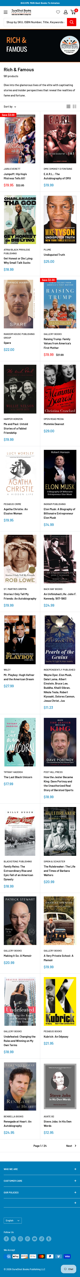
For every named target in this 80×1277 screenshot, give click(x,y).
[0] (73, 12)
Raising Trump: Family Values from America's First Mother (57, 343)
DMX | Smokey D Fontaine (58, 168)
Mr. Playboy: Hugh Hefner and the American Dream (19, 677)
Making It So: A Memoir (18, 955)
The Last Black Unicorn (18, 777)
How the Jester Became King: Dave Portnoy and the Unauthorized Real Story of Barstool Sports (58, 783)
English (9, 1220)
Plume (47, 249)
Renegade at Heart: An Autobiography (17, 1123)
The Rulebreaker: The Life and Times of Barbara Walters (59, 871)
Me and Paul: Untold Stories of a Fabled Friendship (16, 428)
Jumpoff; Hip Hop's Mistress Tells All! (15, 176)
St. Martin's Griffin (15, 589)
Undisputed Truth (54, 254)
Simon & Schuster (54, 861)
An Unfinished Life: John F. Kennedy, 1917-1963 (60, 596)
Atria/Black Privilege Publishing (17, 251)
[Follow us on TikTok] (41, 1238)
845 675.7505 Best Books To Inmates (40, 2)
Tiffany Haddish (13, 772)
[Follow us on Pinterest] (27, 1238)
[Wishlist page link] (58, 12)
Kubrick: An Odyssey (56, 1036)
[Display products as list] (74, 106)
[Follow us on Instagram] (20, 1238)
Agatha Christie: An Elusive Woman (16, 511)
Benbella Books (13, 1116)
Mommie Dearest (54, 424)
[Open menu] (5, 12)
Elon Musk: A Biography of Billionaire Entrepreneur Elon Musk (59, 513)
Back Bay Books (53, 589)
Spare (7, 342)
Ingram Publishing (55, 504)
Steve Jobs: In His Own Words (57, 1123)
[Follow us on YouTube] (34, 1238)
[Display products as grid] (68, 106)
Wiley (7, 669)
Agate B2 (49, 1116)
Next (69, 1145)
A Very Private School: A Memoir (58, 958)
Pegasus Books (53, 1031)
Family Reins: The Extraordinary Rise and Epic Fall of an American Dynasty (18, 873)
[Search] (71, 22)
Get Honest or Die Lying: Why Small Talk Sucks (18, 260)
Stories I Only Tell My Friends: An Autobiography (20, 596)
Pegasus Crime (12, 504)
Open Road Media (54, 418)
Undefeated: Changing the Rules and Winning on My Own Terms (20, 1041)
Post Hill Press (53, 772)
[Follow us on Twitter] (13, 1238)
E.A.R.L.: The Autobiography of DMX (57, 176)
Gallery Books (53, 334)
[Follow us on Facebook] (6, 1238)
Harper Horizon (13, 418)
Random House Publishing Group (19, 336)
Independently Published (59, 669)
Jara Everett (12, 168)
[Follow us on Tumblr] (48, 1238)
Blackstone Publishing (18, 861)
